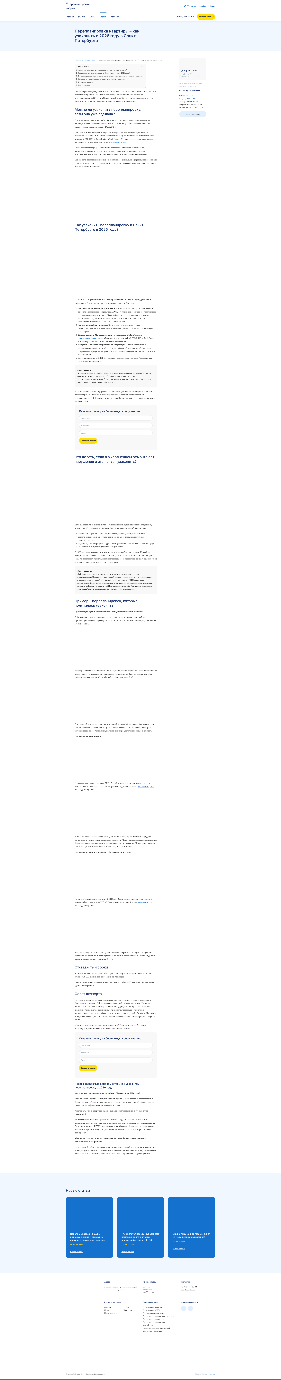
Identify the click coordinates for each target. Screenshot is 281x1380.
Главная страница (82, 60)
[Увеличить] (154, 237)
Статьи (103, 17)
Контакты (115, 17)
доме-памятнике (118, 142)
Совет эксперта (84, 85)
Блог (94, 60)
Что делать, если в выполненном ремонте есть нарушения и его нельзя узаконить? (110, 76)
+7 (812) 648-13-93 (185, 17)
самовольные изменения (89, 338)
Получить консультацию (192, 114)
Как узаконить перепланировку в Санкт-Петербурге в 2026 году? (104, 73)
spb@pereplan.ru (207, 6)
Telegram (191, 6)
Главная (70, 17)
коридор (78, 677)
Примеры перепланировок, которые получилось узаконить (101, 79)
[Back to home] (78, 6)
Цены (92, 17)
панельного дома (146, 786)
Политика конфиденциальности (95, 1374)
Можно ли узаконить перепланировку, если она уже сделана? (102, 70)
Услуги (81, 17)
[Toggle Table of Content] (140, 66)
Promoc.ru (212, 1374)
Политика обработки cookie (74, 1374)
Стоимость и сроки (85, 82)
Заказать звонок (206, 17)
